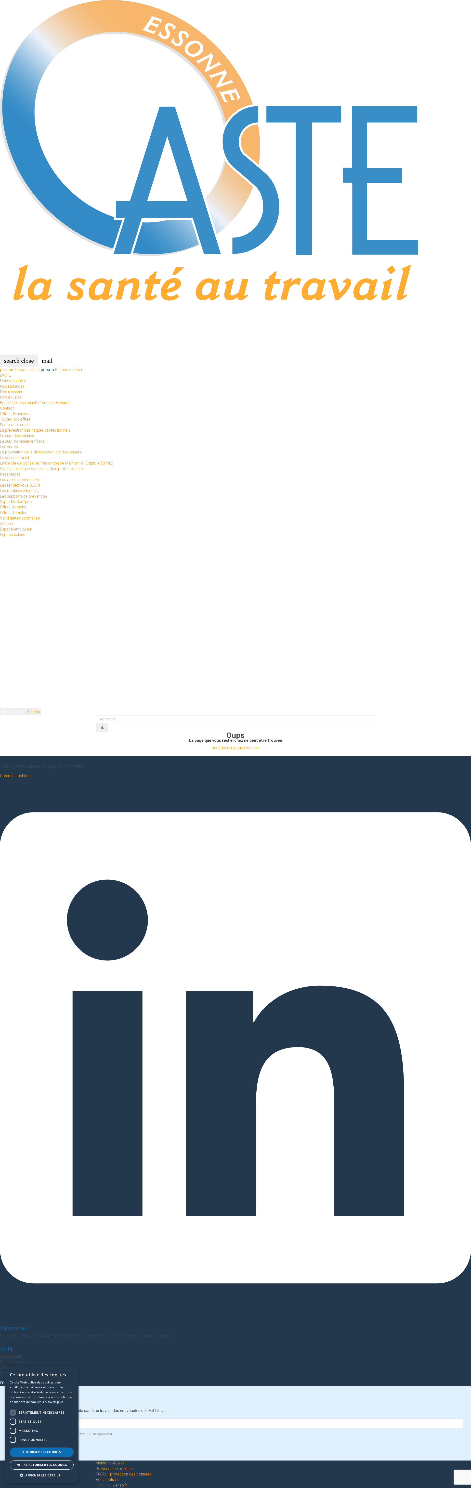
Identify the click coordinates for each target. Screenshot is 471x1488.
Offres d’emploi (13, 507)
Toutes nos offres (15, 419)
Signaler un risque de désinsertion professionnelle (42, 468)
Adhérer (6, 523)
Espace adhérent (62, 369)
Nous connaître (13, 380)
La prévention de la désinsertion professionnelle (41, 452)
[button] (42, 1475)
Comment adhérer (15, 775)
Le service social (14, 457)
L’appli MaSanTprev (16, 501)
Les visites (9, 446)
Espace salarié (20, 369)
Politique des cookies (114, 1468)
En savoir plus (53, 1402)
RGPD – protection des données (123, 1474)
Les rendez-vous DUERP (20, 485)
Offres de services (15, 414)
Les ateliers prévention (19, 479)
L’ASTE (5, 375)
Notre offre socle (15, 424)
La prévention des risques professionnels (35, 430)
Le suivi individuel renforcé (22, 441)
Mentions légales (110, 1463)
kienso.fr (120, 1485)
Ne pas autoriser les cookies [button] (41, 1465)
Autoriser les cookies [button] (41, 1452)
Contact (7, 408)
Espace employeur (16, 529)
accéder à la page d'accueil (235, 747)
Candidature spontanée (20, 518)
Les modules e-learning (19, 490)
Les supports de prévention (23, 496)
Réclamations (107, 1479)
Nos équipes (11, 397)
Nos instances (12, 386)
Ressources (10, 474)
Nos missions (11, 391)
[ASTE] (235, 177)
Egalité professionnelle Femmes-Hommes (35, 402)
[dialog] (41, 1424)
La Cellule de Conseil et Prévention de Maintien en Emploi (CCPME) (56, 463)
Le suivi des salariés (17, 435)
